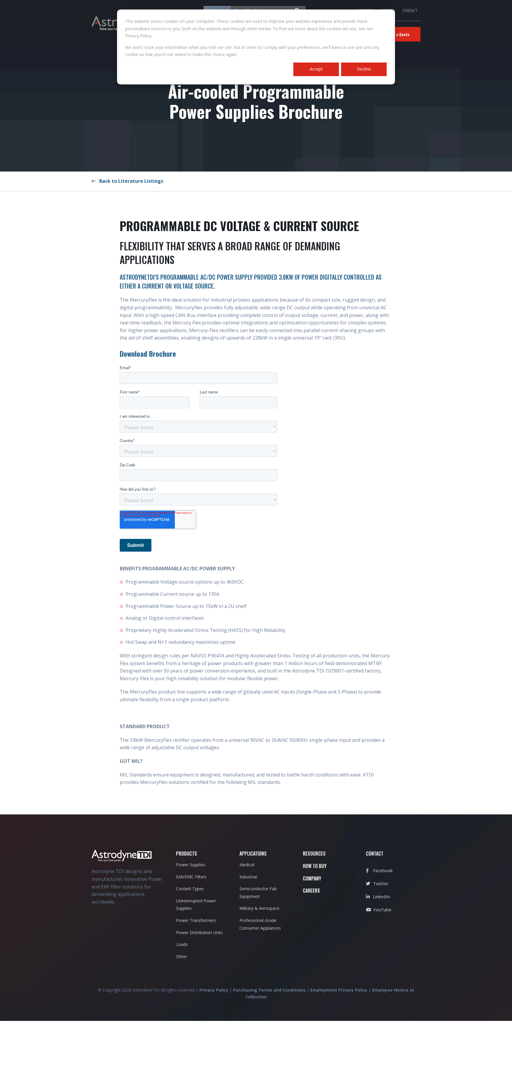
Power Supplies (190, 864)
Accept (316, 69)
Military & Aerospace (259, 908)
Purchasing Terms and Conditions (269, 990)
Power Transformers (196, 920)
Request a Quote (395, 34)
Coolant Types (190, 888)
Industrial (248, 877)
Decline (364, 69)
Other (181, 956)
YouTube (381, 909)
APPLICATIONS (253, 853)
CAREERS (311, 890)
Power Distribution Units (199, 932)
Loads (182, 944)
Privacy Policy (213, 990)
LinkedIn (381, 896)
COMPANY (312, 878)
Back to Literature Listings (129, 181)
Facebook (382, 870)
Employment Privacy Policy (338, 990)
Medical (246, 864)
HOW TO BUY (315, 866)
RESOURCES (314, 853)
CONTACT (409, 10)
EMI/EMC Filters (191, 877)
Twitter (380, 883)
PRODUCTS (186, 853)
